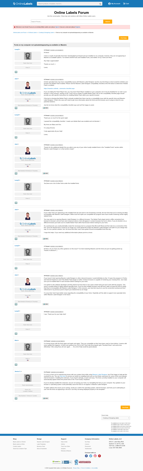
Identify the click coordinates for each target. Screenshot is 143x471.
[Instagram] (95, 456)
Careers (87, 444)
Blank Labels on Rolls (19, 444)
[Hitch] (27, 346)
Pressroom (88, 446)
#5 (44, 181)
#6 (44, 210)
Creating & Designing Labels (46, 32)
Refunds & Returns (66, 450)
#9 (44, 311)
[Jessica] (27, 377)
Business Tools (41, 446)
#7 (44, 246)
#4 (44, 144)
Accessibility (95, 468)
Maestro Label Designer (99, 374)
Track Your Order (65, 446)
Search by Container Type (20, 448)
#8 (44, 275)
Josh (16, 79)
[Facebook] (86, 456)
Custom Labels (17, 446)
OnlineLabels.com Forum (20, 32)
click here (63, 376)
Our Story (87, 441)
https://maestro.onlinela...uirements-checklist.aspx (59, 88)
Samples (63, 448)
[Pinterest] (99, 456)
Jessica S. (18, 371)
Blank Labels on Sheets (19, 441)
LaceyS (17, 49)
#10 (45, 341)
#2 (44, 79)
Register (77, 27)
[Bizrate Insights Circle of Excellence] (77, 459)
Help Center (64, 441)
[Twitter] (91, 456)
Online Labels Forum (71, 12)
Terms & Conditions (85, 468)
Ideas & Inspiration (42, 448)
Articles (63, 444)
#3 (44, 115)
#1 (44, 50)
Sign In (57, 27)
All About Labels (32, 32)
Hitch (16, 340)
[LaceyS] (27, 55)
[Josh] (27, 85)
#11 (45, 372)
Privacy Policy (76, 468)
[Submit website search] (100, 4)
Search (107, 22)
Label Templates (41, 444)
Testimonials (88, 448)
